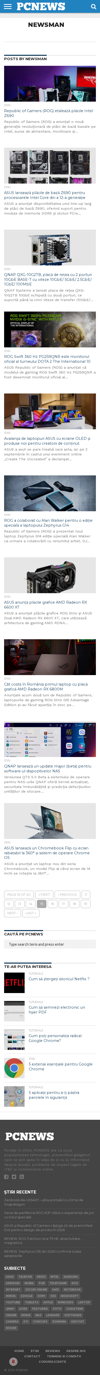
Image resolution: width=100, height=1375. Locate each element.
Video (41, 1276)
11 (86, 895)
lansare (52, 1315)
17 (63, 904)
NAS (38, 1315)
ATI (25, 1321)
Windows (65, 1302)
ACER (23, 1308)
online (11, 1315)
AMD (55, 1289)
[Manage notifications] (13, 1362)
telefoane (58, 1283)
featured (40, 1308)
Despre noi (76, 1351)
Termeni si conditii (64, 1356)
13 (19, 904)
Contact (32, 1356)
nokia (26, 1315)
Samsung (71, 1276)
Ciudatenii (74, 1308)
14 (30, 904)
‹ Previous (67, 895)
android (13, 1283)
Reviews (52, 1351)
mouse (11, 1328)
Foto (57, 1308)
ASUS (10, 1276)
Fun (42, 1283)
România (59, 1321)
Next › (12, 913)
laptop (84, 1302)
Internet (13, 1289)
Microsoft (69, 1296)
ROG (75, 1283)
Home (19, 1351)
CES (53, 1296)
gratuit (77, 1321)
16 (52, 904)
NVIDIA (11, 1296)
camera (12, 1321)
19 (85, 904)
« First (44, 895)
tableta (31, 1302)
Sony (41, 1296)
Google (27, 1296)
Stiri (35, 1351)
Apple (48, 1302)
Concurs (40, 1321)
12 (8, 904)
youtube (13, 1302)
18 (74, 904)
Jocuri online (36, 1289)
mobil (29, 1283)
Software (72, 1315)
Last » (31, 913)
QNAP (10, 1308)
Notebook (72, 1289)
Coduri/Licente (52, 1361)
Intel (55, 1276)
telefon (25, 1276)
